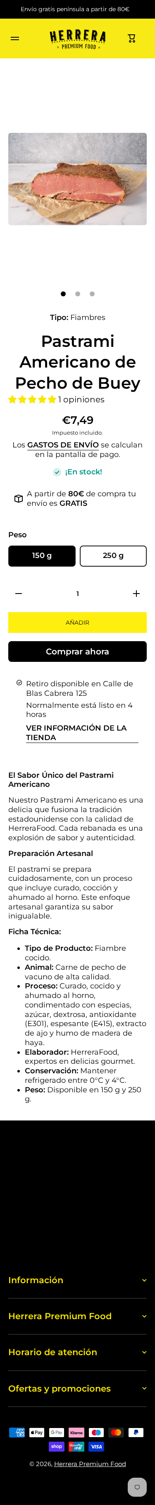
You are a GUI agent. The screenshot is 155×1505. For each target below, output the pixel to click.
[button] (132, 38)
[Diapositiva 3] (92, 293)
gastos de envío (63, 444)
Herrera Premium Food (90, 1464)
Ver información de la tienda (76, 733)
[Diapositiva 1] (63, 293)
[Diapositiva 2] (77, 293)
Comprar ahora (77, 651)
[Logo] (78, 38)
